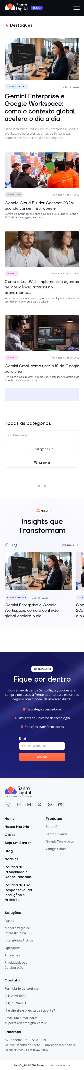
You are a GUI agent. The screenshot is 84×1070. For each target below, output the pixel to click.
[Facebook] (18, 804)
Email (23, 738)
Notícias (11, 859)
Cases (10, 835)
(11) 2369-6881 (15, 1003)
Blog (9, 851)
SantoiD (52, 826)
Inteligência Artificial (19, 940)
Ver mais (68, 545)
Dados (9, 921)
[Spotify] (50, 804)
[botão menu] (76, 8)
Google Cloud (56, 849)
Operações (13, 948)
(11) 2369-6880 (15, 996)
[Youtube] (60, 804)
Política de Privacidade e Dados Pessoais (18, 872)
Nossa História (17, 826)
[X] (39, 804)
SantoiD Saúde (56, 834)
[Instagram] (8, 804)
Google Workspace (60, 841)
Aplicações (12, 955)
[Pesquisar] (10, 435)
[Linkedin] (29, 804)
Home (10, 818)
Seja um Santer (18, 843)
